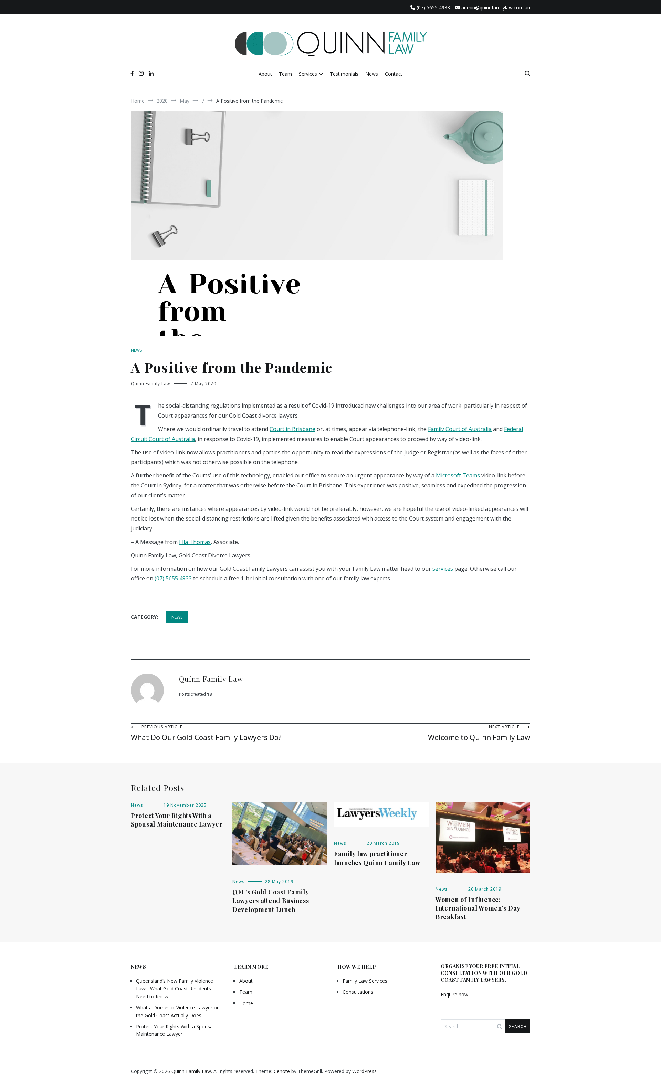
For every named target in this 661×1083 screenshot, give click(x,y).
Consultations (358, 992)
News (371, 74)
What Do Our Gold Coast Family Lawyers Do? (206, 733)
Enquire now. (455, 994)
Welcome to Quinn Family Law (479, 733)
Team (285, 74)
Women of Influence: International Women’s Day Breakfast (478, 908)
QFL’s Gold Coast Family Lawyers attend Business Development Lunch (270, 900)
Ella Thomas (195, 542)
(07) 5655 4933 (173, 578)
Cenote (282, 1071)
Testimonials (344, 74)
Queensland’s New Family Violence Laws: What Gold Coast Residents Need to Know (174, 989)
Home (246, 1003)
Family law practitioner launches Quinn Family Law (377, 858)
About (265, 74)
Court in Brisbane (292, 429)
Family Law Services (365, 981)
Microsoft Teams (458, 475)
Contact (393, 74)
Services (308, 74)
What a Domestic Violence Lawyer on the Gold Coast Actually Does (178, 1011)
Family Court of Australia (460, 429)
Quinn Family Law (150, 384)
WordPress (364, 1071)
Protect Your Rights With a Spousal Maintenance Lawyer (177, 819)
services (443, 568)
